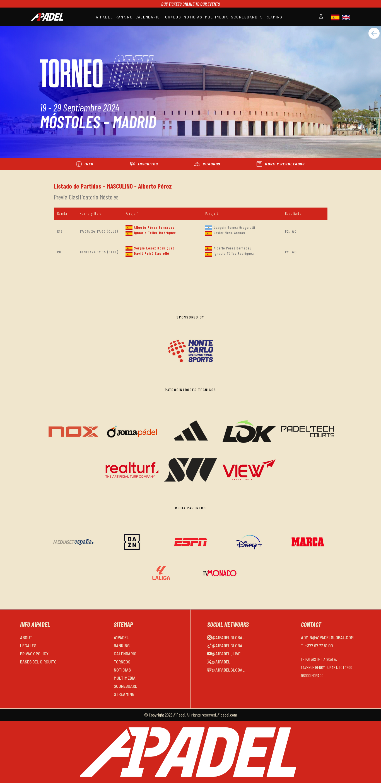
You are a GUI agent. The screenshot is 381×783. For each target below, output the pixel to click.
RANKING (123, 17)
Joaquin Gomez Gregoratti (234, 227)
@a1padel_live (226, 653)
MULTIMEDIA (216, 17)
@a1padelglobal (228, 637)
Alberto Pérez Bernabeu (154, 227)
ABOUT (26, 637)
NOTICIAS (193, 17)
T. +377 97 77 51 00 (317, 645)
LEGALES (28, 645)
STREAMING (271, 17)
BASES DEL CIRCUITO (38, 661)
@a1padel (221, 661)
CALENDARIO (148, 17)
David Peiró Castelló (151, 253)
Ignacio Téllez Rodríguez (155, 232)
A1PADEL (104, 17)
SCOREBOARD (244, 17)
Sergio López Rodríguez (154, 248)
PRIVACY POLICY (34, 653)
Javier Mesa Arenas (229, 232)
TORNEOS (172, 17)
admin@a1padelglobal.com (327, 637)
